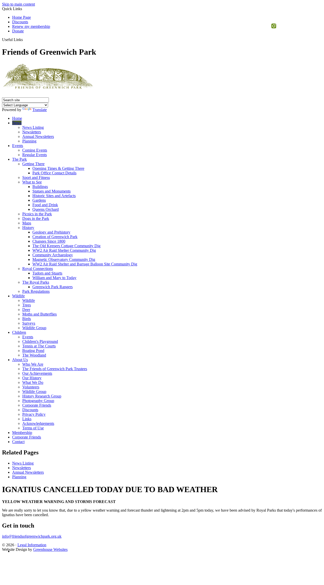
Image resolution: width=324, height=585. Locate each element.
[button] (25, 39)
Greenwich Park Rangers (52, 287)
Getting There (33, 164)
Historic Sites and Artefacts (54, 196)
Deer (26, 309)
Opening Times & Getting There (58, 168)
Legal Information (31, 545)
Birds (26, 319)
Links (26, 419)
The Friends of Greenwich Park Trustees (54, 369)
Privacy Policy (34, 414)
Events (17, 145)
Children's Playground (40, 341)
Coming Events (34, 150)
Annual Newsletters (38, 136)
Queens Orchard (45, 209)
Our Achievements (37, 373)
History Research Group (41, 396)
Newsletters (31, 132)
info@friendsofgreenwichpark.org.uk (32, 536)
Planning (29, 141)
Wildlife (18, 296)
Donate (18, 31)
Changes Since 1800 (48, 241)
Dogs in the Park (35, 218)
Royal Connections (37, 268)
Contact (18, 442)
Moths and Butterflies (39, 314)
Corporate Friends (36, 405)
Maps (26, 223)
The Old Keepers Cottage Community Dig (66, 246)
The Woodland (34, 355)
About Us (20, 360)
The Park (19, 159)
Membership (22, 432)
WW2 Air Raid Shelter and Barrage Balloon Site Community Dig (84, 264)
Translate (39, 110)
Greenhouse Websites (50, 549)
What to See (32, 182)
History (28, 227)
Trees (26, 305)
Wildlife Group (34, 328)
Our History (32, 378)
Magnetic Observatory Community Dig (63, 259)
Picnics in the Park (37, 214)
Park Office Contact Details (54, 173)
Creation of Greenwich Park (54, 237)
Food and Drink (45, 205)
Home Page (21, 17)
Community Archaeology (52, 255)
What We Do (32, 382)
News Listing (33, 127)
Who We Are (32, 364)
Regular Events (34, 155)
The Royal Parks (35, 282)
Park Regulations (36, 291)
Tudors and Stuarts (47, 273)
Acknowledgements (38, 423)
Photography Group (38, 401)
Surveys (28, 323)
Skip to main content (18, 4)
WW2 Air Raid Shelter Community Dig (64, 250)
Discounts (20, 22)
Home (17, 118)
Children (19, 332)
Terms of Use (33, 428)
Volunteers (30, 387)
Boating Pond (33, 350)
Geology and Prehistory (51, 232)
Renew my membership (31, 26)
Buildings (40, 186)
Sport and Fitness (36, 177)
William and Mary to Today (54, 278)
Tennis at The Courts (39, 346)
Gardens (39, 200)
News (17, 123)
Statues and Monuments (51, 191)
